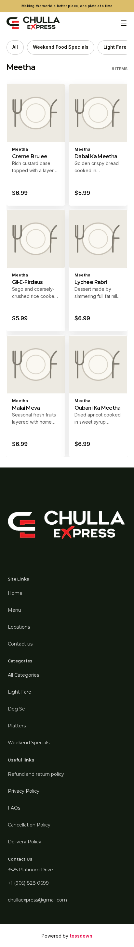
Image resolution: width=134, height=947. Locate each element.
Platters (17, 726)
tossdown (81, 936)
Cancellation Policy (29, 825)
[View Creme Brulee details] (36, 144)
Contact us (20, 644)
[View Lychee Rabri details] (98, 270)
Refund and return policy (36, 774)
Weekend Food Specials (60, 47)
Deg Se (16, 709)
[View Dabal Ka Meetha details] (98, 144)
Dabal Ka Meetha (95, 156)
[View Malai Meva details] (36, 396)
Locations (19, 627)
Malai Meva (26, 407)
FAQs (14, 808)
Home (15, 593)
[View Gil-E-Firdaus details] (36, 270)
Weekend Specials (28, 743)
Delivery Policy (24, 842)
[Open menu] (123, 23)
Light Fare (115, 47)
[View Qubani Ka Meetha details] (98, 396)
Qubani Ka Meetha (97, 407)
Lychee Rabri (90, 282)
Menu (14, 610)
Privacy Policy (23, 791)
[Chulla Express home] (33, 23)
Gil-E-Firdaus (27, 282)
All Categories (23, 675)
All (15, 47)
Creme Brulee (29, 156)
